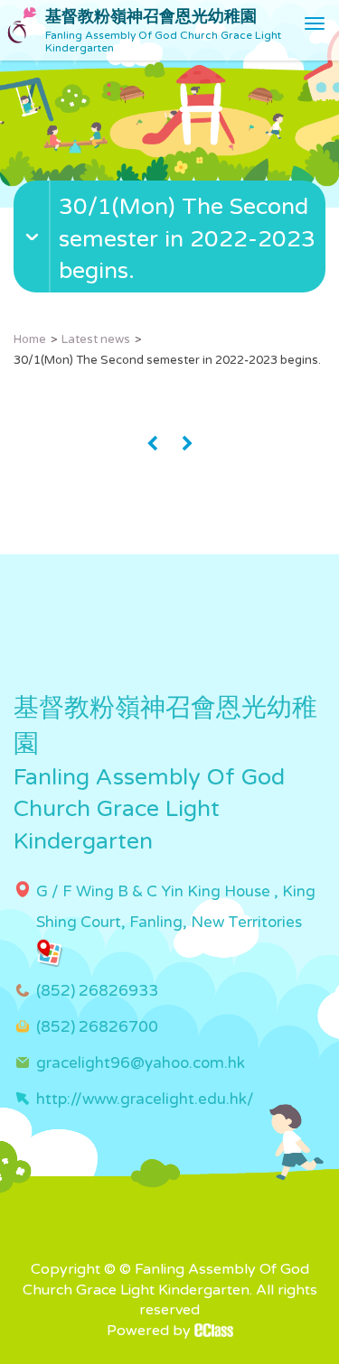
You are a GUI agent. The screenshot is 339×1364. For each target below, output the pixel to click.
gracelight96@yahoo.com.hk (140, 1062)
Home (30, 339)
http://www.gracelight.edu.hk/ (145, 1099)
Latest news (95, 339)
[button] (172, 273)
